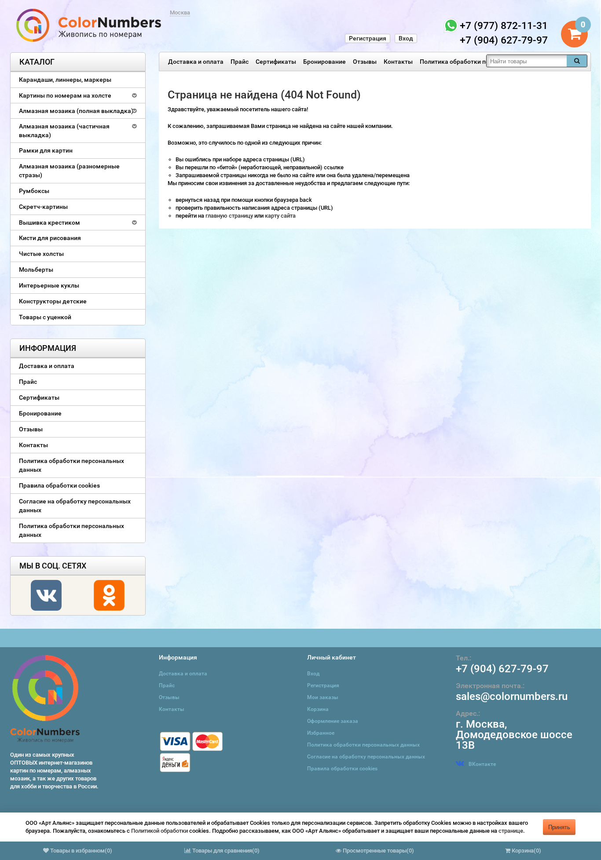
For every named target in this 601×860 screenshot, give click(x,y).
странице (510, 830)
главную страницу (229, 215)
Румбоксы (34, 190)
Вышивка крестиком (49, 222)
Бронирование (324, 61)
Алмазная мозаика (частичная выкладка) (64, 130)
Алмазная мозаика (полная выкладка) (76, 110)
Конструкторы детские (53, 301)
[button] (61, 829)
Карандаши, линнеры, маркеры (65, 79)
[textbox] (527, 61)
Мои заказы (322, 697)
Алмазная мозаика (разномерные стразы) (69, 171)
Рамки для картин (46, 150)
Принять (559, 827)
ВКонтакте (482, 764)
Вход (406, 38)
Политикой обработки (159, 830)
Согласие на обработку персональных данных (75, 506)
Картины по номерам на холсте (65, 95)
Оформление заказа (332, 721)
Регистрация (367, 38)
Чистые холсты (41, 253)
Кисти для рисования (50, 237)
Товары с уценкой (45, 317)
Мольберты (36, 269)
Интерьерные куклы (49, 285)
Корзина (318, 709)
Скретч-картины (43, 206)
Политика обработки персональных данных (484, 61)
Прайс (240, 61)
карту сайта (280, 215)
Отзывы (365, 61)
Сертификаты (276, 61)
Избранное (320, 733)
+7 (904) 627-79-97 (502, 669)
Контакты (398, 61)
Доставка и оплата (196, 61)
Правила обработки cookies (59, 485)
